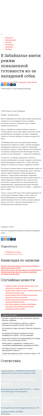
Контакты (8, 49)
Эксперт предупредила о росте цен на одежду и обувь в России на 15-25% (20, 267)
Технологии (9, 44)
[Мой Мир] (8, 84)
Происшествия (10, 40)
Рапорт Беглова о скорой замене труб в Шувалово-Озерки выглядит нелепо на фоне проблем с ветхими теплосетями (21, 272)
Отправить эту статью (13, 252)
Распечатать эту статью (13, 254)
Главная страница (7, 371)
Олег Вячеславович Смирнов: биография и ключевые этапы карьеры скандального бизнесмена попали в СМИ (21, 306)
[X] (11, 84)
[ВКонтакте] (2, 84)
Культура (8, 42)
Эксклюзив (9, 47)
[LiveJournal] (14, 84)
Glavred (34, 82)
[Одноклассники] (5, 84)
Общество (9, 37)
